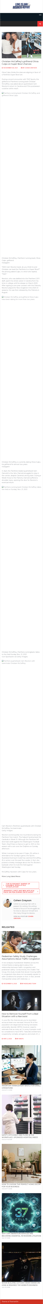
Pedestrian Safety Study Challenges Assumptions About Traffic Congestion (21, 957)
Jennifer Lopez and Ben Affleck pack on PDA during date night (19, 891)
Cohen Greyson (31, 68)
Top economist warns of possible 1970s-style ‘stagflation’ (18, 885)
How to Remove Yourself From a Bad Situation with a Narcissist (20, 1015)
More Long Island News (11, 876)
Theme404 (14, 1302)
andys (21, 1039)
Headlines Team (30, 983)
